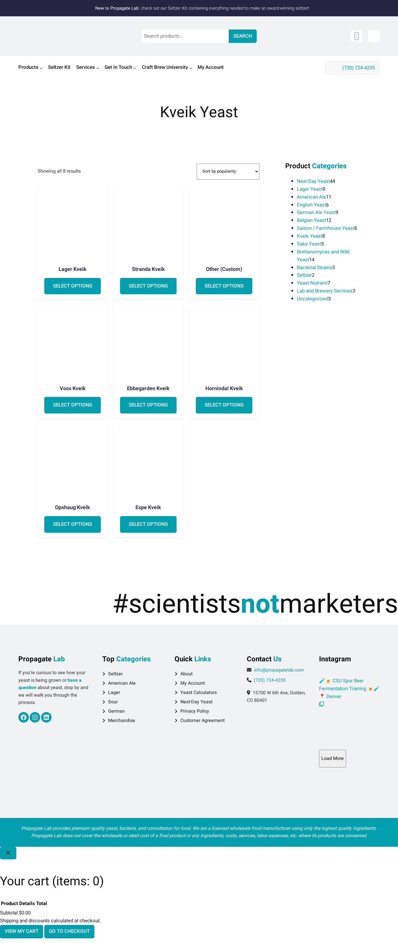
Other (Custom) (224, 269)
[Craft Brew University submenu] (190, 67)
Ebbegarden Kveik (148, 388)
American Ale (122, 683)
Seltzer (115, 673)
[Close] (8, 853)
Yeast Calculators (198, 692)
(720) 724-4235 (358, 67)
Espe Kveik (148, 507)
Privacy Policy (194, 711)
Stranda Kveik (148, 269)
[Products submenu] (41, 67)
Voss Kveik (73, 388)
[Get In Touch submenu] (134, 67)
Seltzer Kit (177, 8)
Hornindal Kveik (224, 388)
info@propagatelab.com (279, 670)
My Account (192, 683)
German (116, 711)
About (186, 673)
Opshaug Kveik (72, 507)
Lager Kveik (73, 269)
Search (242, 36)
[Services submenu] (97, 67)
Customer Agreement (202, 720)
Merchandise (121, 720)
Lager (114, 692)
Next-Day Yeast (196, 701)
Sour (113, 701)
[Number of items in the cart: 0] (356, 36)
